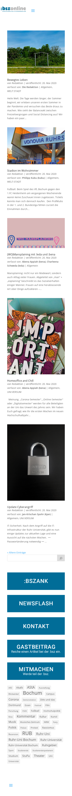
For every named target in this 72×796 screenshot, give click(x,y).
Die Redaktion (30, 87)
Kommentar (26, 716)
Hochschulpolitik (52, 710)
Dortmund (15, 705)
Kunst (54, 716)
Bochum (32, 693)
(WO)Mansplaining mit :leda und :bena (31, 254)
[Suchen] (61, 558)
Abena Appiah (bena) (34, 261)
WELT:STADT (14, 91)
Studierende (23, 750)
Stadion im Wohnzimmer (23, 170)
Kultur (43, 716)
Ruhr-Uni (43, 734)
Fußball (35, 710)
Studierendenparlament (42, 750)
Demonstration (29, 700)
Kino (11, 716)
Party (55, 722)
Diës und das (47, 699)
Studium (13, 756)
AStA (31, 687)
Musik (12, 722)
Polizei (23, 727)
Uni (51, 756)
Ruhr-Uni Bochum (22, 739)
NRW (46, 722)
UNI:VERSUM (14, 392)
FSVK (24, 711)
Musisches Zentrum (30, 722)
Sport (11, 750)
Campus (50, 693)
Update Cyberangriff (20, 507)
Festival (38, 705)
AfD (10, 687)
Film (47, 705)
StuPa (26, 756)
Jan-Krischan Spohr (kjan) (36, 514)
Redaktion (17, 83)
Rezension (13, 734)
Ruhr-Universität (51, 740)
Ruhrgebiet (49, 745)
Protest (34, 727)
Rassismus (48, 727)
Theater (39, 756)
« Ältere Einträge (16, 552)
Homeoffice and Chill (20, 381)
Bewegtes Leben (17, 80)
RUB (27, 733)
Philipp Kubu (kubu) (33, 177)
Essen (27, 705)
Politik (12, 727)
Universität (14, 761)
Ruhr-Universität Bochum (23, 745)
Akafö (19, 687)
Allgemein (46, 87)
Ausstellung (44, 687)
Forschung (13, 711)
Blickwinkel (14, 694)
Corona (14, 699)
